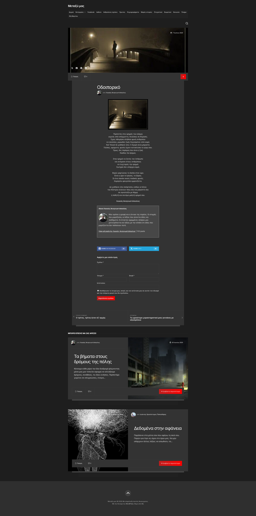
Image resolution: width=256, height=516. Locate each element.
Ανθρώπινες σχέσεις (110, 12)
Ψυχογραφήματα (133, 12)
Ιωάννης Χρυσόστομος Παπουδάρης (153, 414)
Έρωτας (122, 12)
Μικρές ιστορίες (146, 12)
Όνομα (100, 276)
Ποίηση (75, 76)
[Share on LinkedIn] (85, 68)
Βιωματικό (167, 12)
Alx (143, 504)
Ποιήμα (184, 12)
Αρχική (71, 12)
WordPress (130, 504)
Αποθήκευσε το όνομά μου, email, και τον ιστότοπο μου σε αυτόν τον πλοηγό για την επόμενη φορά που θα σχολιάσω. (128, 292)
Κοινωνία (176, 12)
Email (131, 276)
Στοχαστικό (158, 12)
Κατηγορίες (80, 12)
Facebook (91, 12)
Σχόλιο (100, 262)
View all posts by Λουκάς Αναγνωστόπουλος (117, 231)
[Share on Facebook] (76, 68)
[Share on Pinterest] (81, 68)
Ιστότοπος (101, 283)
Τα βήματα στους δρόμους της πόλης (93, 359)
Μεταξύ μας (76, 6)
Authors (98, 12)
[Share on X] (72, 68)
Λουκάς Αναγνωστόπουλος (116, 93)
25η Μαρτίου (73, 16)
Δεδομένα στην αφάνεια (158, 428)
